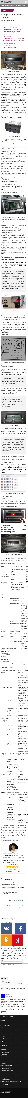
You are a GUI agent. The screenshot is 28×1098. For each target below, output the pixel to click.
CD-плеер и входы (10, 47)
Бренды (3, 1039)
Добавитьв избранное (23, 905)
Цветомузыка (4, 1083)
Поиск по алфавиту (5, 1025)
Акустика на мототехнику (7, 1065)
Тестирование (4, 1055)
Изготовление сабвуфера (7, 1070)
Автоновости (4, 1049)
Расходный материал (6, 1078)
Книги (2, 1041)
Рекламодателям (5, 1023)
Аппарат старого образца (12, 29)
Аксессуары (4, 1063)
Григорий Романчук (12, 840)
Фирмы (3, 1034)
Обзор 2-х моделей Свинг (10, 27)
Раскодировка (7, 36)
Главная (2, 5)
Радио (7, 45)
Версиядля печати (23, 908)
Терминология (4, 1027)
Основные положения (11, 43)
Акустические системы (11, 5)
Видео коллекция (5, 1052)
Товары (3, 1038)
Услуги (2, 1036)
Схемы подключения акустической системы (11, 1081)
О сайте (3, 1020)
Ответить (3, 1013)
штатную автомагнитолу (18, 433)
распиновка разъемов (14, 324)
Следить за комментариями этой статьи (13, 988)
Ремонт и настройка (5, 1079)
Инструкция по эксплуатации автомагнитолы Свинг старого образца (13, 40)
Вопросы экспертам (5, 1050)
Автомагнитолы (21, 5)
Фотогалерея (4, 1054)
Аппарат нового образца (12, 31)
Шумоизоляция (4, 1084)
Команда (3, 1022)
